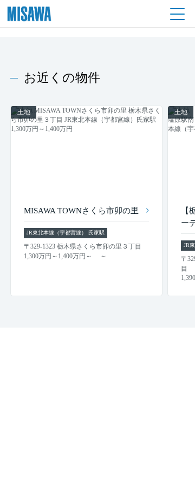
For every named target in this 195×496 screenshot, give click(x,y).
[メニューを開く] (177, 14)
